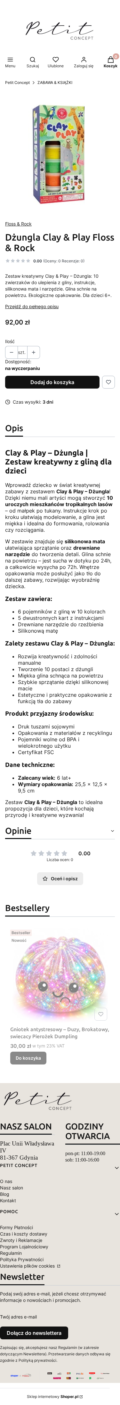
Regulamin (11, 1253)
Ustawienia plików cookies (28, 1266)
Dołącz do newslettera (34, 1333)
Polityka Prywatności (22, 1259)
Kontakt (8, 1200)
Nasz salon (11, 1187)
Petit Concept (17, 82)
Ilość (10, 341)
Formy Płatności (16, 1227)
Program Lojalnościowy (24, 1246)
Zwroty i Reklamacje (21, 1240)
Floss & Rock (18, 223)
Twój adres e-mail (18, 1316)
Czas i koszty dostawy (23, 1234)
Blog (4, 1194)
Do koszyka (28, 1058)
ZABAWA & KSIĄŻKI (54, 82)
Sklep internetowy (52, 1396)
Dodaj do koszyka (52, 382)
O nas (6, 1181)
